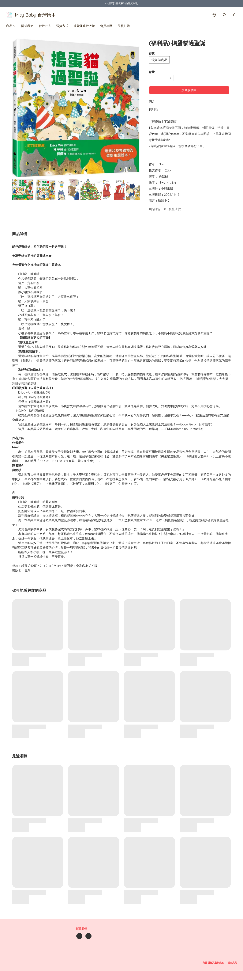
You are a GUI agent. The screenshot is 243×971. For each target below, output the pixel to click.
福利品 (155, 209)
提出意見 (232, 962)
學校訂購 (124, 26)
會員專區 (106, 26)
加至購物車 (189, 90)
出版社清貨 (173, 209)
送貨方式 (62, 26)
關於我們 (27, 26)
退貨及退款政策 (84, 26)
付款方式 (45, 26)
